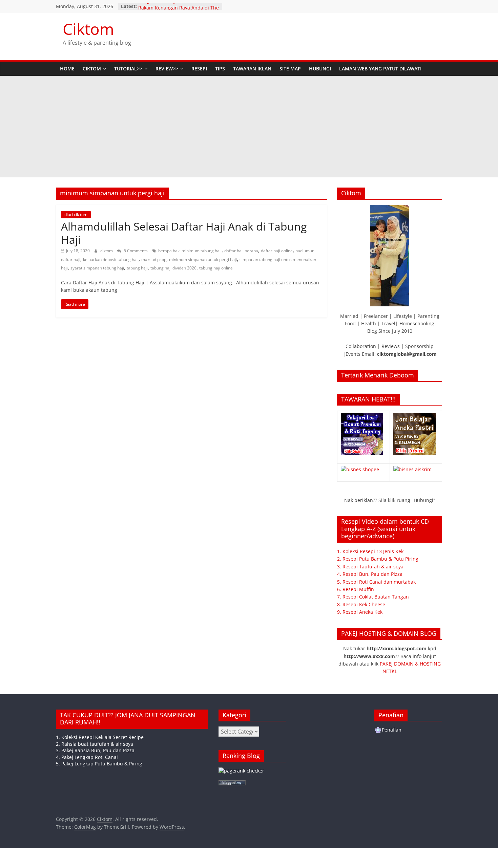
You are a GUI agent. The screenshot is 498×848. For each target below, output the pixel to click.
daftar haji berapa (241, 251)
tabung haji (137, 268)
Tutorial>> (128, 68)
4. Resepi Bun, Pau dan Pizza (369, 574)
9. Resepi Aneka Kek (359, 612)
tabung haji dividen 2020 (173, 268)
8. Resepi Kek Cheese (361, 604)
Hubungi (320, 68)
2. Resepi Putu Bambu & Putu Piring (377, 559)
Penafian (391, 729)
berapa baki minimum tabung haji (190, 251)
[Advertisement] (249, 126)
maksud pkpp (153, 259)
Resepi (199, 68)
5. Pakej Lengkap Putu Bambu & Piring (99, 763)
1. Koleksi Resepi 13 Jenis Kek (370, 551)
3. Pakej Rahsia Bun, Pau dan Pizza (95, 750)
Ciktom (88, 28)
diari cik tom (75, 214)
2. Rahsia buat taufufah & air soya (94, 744)
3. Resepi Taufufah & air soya (370, 566)
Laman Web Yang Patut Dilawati (380, 68)
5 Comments (135, 251)
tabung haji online (216, 268)
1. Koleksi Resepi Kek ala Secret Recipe (100, 737)
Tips (220, 68)
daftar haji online (277, 251)
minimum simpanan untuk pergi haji (203, 259)
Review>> (166, 68)
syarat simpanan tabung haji (97, 268)
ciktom (107, 251)
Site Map (290, 68)
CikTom (92, 68)
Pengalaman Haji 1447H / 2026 (172, 6)
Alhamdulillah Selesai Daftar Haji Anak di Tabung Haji (184, 232)
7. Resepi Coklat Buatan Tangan (373, 596)
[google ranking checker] (241, 770)
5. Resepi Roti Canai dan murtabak (376, 582)
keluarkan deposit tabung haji (111, 259)
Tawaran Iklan (252, 68)
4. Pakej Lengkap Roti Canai (87, 757)
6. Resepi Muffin (355, 589)
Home (67, 68)
